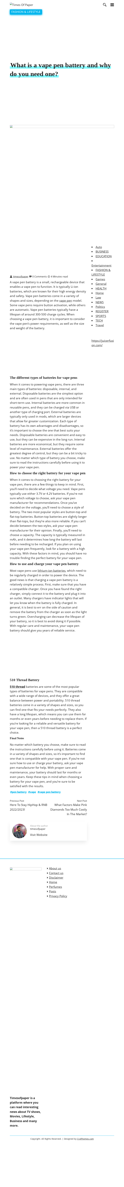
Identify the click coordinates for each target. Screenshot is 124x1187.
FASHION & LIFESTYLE (26, 12)
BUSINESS (102, 252)
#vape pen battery (49, 792)
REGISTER (102, 311)
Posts (52, 891)
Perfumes (55, 887)
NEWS (100, 302)
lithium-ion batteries (51, 571)
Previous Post (17, 800)
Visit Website (38, 835)
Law (98, 298)
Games (100, 279)
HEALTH (101, 288)
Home (100, 293)
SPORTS (101, 316)
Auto (99, 247)
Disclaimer (56, 878)
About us (55, 868)
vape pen (65, 301)
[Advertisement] (62, 38)
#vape (32, 792)
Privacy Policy (58, 896)
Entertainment (101, 265)
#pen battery (18, 792)
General (101, 284)
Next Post (82, 800)
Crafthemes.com (85, 1138)
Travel (100, 325)
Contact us (56, 873)
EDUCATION (104, 256)
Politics (100, 307)
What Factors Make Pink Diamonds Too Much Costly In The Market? (68, 809)
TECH (99, 321)
